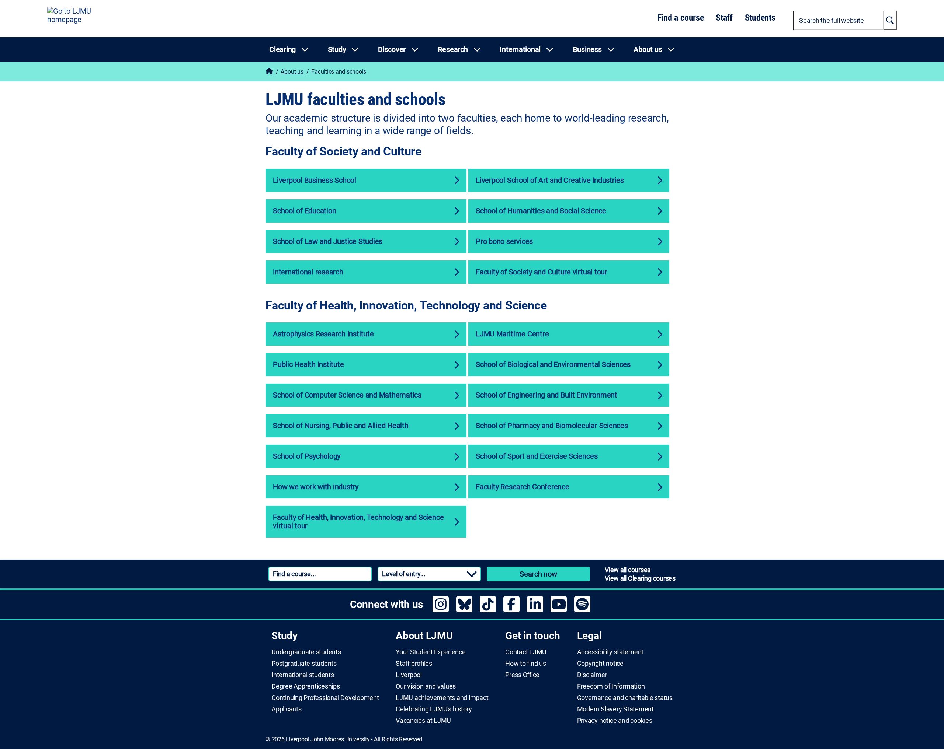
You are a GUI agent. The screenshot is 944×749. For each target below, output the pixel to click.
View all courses (627, 570)
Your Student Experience (430, 652)
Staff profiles (414, 663)
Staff (724, 18)
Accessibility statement (610, 652)
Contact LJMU (525, 652)
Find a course (680, 18)
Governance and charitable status (625, 697)
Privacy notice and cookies (614, 720)
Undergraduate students (306, 652)
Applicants (286, 709)
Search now (538, 574)
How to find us (525, 663)
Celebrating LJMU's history (434, 709)
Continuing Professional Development (325, 697)
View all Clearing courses (640, 578)
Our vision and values (426, 686)
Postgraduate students (304, 663)
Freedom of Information (611, 686)
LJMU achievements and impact (442, 697)
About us (292, 71)
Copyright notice (600, 663)
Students (760, 18)
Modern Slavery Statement (615, 709)
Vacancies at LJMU (423, 720)
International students (302, 675)
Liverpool (409, 675)
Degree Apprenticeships (305, 686)
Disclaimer (592, 675)
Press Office (522, 675)
